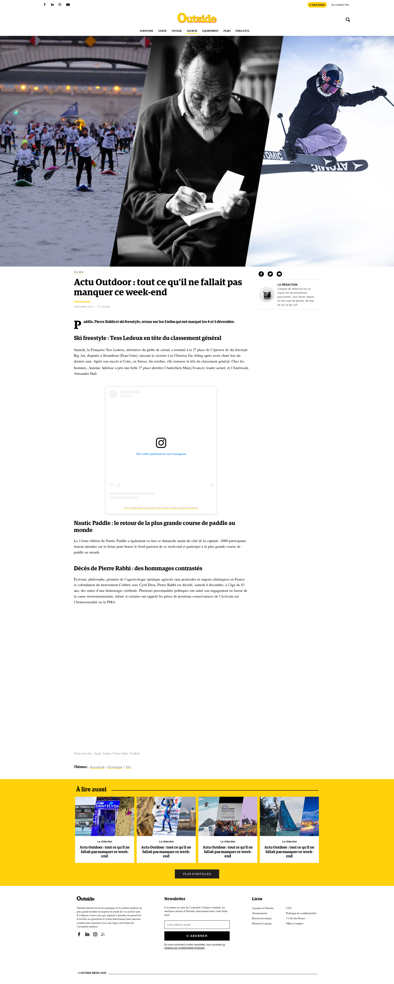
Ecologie (115, 767)
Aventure (146, 31)
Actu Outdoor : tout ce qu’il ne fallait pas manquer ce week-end (105, 852)
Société (192, 31)
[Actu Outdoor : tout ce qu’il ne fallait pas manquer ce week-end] (104, 816)
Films (227, 31)
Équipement (210, 31)
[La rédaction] (267, 301)
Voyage (177, 31)
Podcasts (242, 31)
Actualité (97, 767)
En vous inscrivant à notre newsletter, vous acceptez (194, 946)
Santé (162, 31)
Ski (128, 767)
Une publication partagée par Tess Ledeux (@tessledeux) (161, 507)
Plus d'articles (197, 874)
